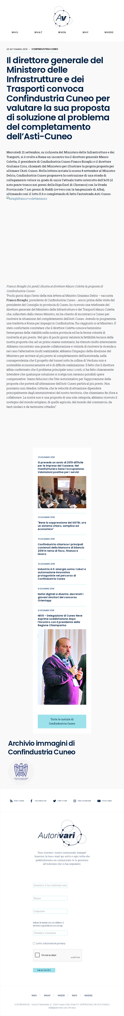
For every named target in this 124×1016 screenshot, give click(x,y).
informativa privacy (54, 943)
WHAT (38, 32)
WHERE (109, 32)
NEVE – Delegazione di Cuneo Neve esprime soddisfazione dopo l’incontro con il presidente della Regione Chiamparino (60, 620)
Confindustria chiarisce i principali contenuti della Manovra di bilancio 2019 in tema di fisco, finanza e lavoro (61, 549)
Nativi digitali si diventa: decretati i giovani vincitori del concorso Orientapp (60, 597)
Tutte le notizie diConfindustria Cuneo (62, 721)
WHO (15, 32)
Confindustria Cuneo (44, 49)
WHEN (62, 32)
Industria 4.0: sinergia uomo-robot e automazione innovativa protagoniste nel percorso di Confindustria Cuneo (62, 574)
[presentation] (57, 955)
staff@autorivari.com (57, 1007)
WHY (86, 32)
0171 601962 (103, 1004)
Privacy (72, 1007)
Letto (50, 943)
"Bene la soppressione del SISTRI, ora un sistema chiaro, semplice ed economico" (62, 526)
